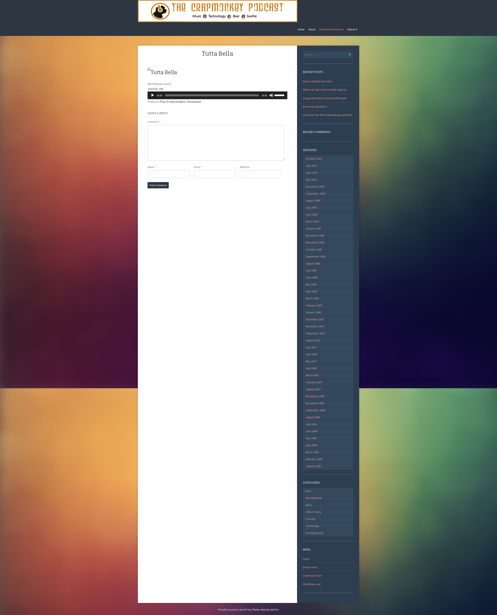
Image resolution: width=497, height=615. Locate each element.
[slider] (280, 94)
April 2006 (311, 445)
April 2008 (311, 291)
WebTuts (274, 609)
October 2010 (314, 158)
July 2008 (311, 270)
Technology (312, 526)
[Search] (347, 54)
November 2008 (315, 242)
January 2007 (313, 389)
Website (244, 167)
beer (308, 491)
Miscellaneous (314, 498)
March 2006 (312, 452)
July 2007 (311, 347)
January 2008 (313, 312)
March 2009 (312, 221)
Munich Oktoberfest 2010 (317, 81)
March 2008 (312, 298)
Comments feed (312, 575)
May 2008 (311, 284)
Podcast (310, 519)
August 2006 (313, 417)
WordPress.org (312, 584)
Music (309, 505)
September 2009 (315, 193)
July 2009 (311, 207)
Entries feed (310, 567)
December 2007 (315, 319)
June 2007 (311, 354)
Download (194, 101)
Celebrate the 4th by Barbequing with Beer (327, 115)
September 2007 (315, 333)
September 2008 (315, 256)
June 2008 (311, 277)
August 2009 (313, 200)
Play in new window (172, 101)
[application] (217, 95)
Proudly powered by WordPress (234, 609)
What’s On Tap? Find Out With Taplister (325, 89)
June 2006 (311, 431)
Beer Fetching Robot (315, 106)
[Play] (153, 95)
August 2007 (313, 340)
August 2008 (313, 263)
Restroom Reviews (330, 29)
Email (198, 167)
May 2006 (311, 438)
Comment (154, 121)
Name (152, 167)
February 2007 (314, 382)
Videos (351, 29)
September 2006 (315, 410)
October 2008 (314, 249)
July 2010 (311, 165)
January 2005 (313, 466)
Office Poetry (313, 512)
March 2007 (312, 375)
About (311, 29)
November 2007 (315, 326)
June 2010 (311, 172)
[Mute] (271, 95)
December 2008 (315, 235)
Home (301, 29)
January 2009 (313, 228)
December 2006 (315, 396)
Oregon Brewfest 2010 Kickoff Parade (325, 98)
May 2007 (311, 361)
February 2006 (314, 459)
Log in (306, 558)
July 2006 (311, 424)
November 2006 (315, 403)
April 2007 (311, 368)
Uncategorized (314, 533)
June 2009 (311, 214)
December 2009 (315, 186)
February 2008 (314, 305)
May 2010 (311, 179)
